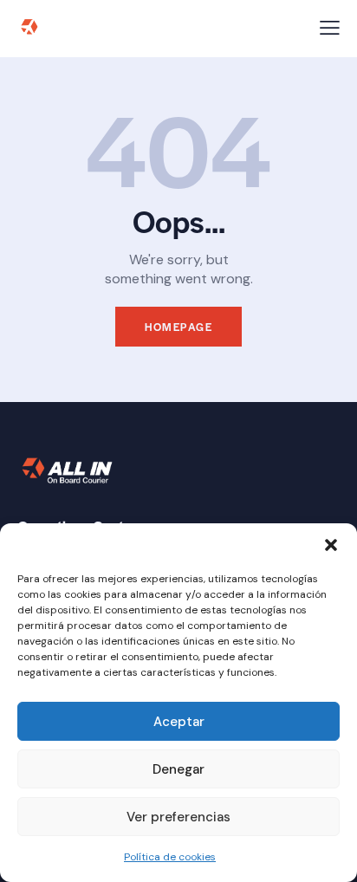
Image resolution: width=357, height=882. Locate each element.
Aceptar (178, 721)
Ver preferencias (178, 817)
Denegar (178, 769)
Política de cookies (170, 857)
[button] (331, 545)
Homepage (178, 326)
